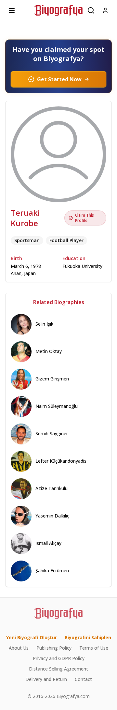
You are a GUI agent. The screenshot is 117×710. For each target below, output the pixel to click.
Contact (83, 679)
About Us (19, 648)
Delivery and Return (46, 679)
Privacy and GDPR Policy (58, 658)
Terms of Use (93, 648)
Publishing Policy (54, 648)
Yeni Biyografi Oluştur (31, 637)
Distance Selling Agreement (58, 669)
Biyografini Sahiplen (88, 637)
